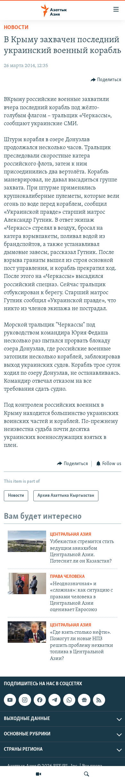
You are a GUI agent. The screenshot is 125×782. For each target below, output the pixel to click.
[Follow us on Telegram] (54, 700)
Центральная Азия (70, 534)
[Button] (106, 80)
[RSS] (99, 700)
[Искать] (86, 774)
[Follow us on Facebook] (40, 700)
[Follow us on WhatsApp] (69, 700)
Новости (16, 28)
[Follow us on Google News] (84, 700)
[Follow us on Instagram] (25, 700)
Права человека (67, 576)
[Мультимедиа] (38, 774)
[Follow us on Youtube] (10, 700)
